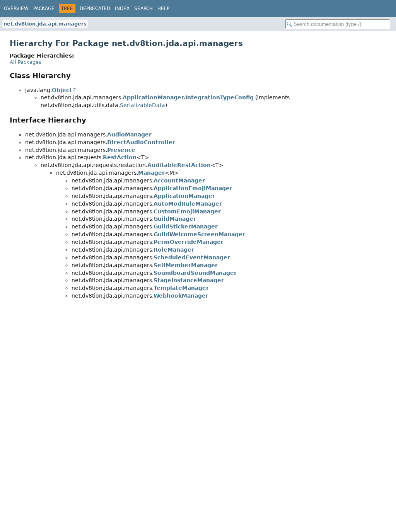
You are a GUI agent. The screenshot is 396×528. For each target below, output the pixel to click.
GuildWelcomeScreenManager (199, 234)
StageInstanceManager (189, 280)
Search (143, 8)
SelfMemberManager (186, 265)
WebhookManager (181, 296)
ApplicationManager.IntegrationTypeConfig (188, 97)
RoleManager (174, 250)
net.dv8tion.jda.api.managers (45, 24)
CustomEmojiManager (187, 211)
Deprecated (95, 8)
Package (44, 8)
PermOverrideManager (189, 242)
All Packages (25, 62)
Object (62, 90)
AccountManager (179, 180)
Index (122, 8)
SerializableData (142, 105)
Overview (16, 8)
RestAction (120, 157)
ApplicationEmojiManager (193, 188)
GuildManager (175, 219)
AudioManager (129, 134)
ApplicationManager (184, 196)
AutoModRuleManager (188, 204)
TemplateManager (181, 288)
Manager (151, 173)
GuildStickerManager (186, 226)
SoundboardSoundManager (195, 273)
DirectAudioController (141, 142)
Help (163, 8)
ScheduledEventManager (192, 257)
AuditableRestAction (179, 165)
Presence (121, 150)
